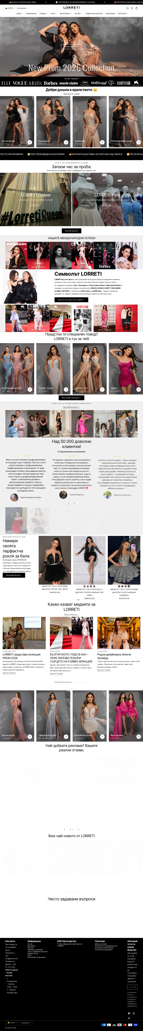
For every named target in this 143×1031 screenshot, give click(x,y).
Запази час (34, 205)
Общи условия (101, 944)
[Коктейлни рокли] (90, 716)
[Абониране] (135, 987)
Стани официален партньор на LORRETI (69, 945)
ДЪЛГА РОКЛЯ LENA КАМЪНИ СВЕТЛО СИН (60, 875)
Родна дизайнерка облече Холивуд (114, 656)
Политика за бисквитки (104, 948)
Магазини (31, 946)
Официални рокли (47, 735)
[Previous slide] (68, 503)
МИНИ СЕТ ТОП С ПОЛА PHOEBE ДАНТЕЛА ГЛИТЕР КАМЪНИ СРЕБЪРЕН (124, 592)
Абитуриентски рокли (121, 141)
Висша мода (8, 735)
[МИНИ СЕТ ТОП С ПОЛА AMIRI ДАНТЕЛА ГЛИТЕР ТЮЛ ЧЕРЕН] (55, 560)
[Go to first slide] (78, 829)
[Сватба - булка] (53, 368)
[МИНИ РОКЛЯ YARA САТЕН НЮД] (132, 855)
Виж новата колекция (70, 398)
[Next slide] (74, 503)
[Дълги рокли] (17, 121)
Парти (114, 388)
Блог (30, 955)
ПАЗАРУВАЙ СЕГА (71, 47)
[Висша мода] (17, 716)
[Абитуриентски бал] (17, 368)
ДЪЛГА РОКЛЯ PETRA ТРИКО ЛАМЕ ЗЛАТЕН (12, 875)
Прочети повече (9, 673)
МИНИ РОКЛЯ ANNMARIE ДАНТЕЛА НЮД (36, 875)
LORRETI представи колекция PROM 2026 (21, 656)
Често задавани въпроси (38, 952)
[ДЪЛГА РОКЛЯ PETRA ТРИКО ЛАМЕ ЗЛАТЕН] (12, 855)
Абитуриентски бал (11, 388)
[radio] (84, 586)
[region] (71, 480)
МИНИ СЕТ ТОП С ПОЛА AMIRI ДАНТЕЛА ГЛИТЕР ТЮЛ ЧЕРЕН (55, 587)
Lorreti (14, 1028)
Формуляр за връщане (37, 957)
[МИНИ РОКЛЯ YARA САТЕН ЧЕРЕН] (84, 855)
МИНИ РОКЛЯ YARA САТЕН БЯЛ (108, 875)
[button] (127, 8)
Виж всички (116, 735)
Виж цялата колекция (70, 891)
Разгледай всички (13, 575)
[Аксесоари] (90, 121)
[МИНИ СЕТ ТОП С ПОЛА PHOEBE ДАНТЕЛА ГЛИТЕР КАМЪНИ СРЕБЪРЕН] (124, 560)
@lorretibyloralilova (70, 407)
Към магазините (71, 231)
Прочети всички (70, 614)
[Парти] (126, 368)
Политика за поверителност (106, 946)
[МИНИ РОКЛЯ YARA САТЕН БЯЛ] (108, 855)
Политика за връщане (104, 950)
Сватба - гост (81, 388)
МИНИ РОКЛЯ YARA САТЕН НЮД (132, 875)
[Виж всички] (126, 716)
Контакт (31, 948)
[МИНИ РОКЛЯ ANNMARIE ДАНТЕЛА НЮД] (36, 855)
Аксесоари (80, 141)
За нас (30, 944)
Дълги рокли (8, 141)
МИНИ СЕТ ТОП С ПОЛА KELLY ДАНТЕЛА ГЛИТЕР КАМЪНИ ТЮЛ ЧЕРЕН (89, 592)
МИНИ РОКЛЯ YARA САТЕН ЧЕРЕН (84, 875)
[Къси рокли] (53, 121)
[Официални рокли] (53, 716)
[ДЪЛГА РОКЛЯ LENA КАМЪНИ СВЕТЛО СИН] (60, 855)
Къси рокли (44, 141)
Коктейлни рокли (83, 735)
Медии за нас (33, 953)
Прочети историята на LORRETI (70, 300)
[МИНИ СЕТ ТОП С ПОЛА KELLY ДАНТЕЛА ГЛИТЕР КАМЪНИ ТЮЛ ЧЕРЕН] (89, 560)
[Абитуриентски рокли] (126, 121)
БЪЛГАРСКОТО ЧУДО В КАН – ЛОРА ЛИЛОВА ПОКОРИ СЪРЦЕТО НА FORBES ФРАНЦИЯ (71, 658)
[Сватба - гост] (90, 368)
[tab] (70, 829)
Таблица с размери (35, 950)
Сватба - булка (45, 388)
